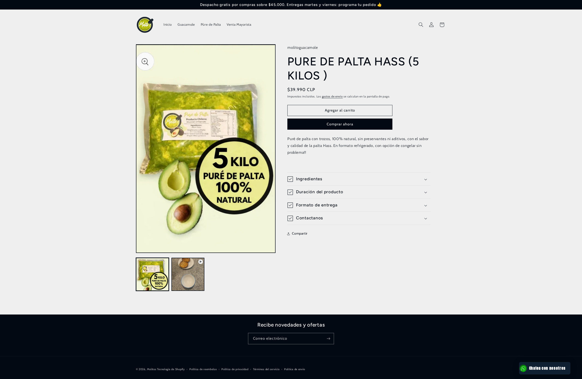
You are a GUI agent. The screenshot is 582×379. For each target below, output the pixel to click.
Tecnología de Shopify (171, 369)
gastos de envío (332, 96)
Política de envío (294, 369)
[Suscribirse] (328, 338)
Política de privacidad (234, 369)
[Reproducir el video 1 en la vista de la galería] (188, 274)
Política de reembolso (203, 369)
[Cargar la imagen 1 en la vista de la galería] (152, 274)
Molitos (151, 369)
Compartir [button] (300, 233)
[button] (421, 25)
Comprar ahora (340, 124)
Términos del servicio (266, 369)
